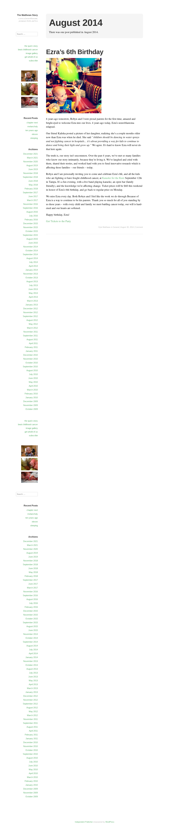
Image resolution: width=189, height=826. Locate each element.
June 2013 (33, 289)
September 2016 (30, 208)
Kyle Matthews (104, 227)
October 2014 (31, 250)
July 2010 (33, 374)
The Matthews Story (27, 15)
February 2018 (31, 188)
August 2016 (32, 212)
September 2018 (30, 177)
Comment (139, 227)
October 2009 (31, 409)
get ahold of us (31, 57)
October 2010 (31, 362)
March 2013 (32, 301)
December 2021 (30, 154)
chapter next (32, 122)
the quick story (31, 46)
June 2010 (33, 378)
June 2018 (33, 181)
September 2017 (30, 192)
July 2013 (33, 285)
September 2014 (30, 254)
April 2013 (33, 297)
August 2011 (32, 339)
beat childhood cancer (28, 49)
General (116, 227)
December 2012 (30, 308)
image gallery (32, 53)
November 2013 (30, 274)
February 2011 (31, 347)
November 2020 (30, 161)
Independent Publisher (84, 822)
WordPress (109, 822)
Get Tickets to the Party (58, 221)
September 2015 (30, 235)
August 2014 (32, 258)
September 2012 (30, 316)
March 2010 (32, 390)
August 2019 (32, 165)
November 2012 (30, 312)
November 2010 (30, 359)
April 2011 (33, 343)
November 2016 (30, 204)
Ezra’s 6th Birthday (74, 52)
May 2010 (33, 382)
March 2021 (32, 157)
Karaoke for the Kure (113, 178)
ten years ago (31, 130)
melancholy (32, 126)
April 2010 (33, 386)
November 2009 (30, 405)
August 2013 (32, 281)
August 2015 (32, 239)
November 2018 (30, 173)
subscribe (33, 60)
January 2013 (31, 304)
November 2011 (30, 332)
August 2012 (32, 320)
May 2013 (33, 293)
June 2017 (33, 196)
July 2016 (33, 216)
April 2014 (33, 266)
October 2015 (31, 231)
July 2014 (33, 262)
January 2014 (31, 270)
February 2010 (31, 393)
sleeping (34, 138)
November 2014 (30, 246)
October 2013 (31, 277)
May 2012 (33, 324)
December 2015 (30, 223)
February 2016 (31, 219)
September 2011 (30, 335)
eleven (35, 134)
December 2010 (30, 355)
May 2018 (33, 185)
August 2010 (32, 370)
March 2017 (32, 200)
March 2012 (32, 328)
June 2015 (33, 243)
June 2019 (33, 169)
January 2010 (31, 397)
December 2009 (30, 401)
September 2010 (30, 366)
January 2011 (32, 351)
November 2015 (30, 227)
